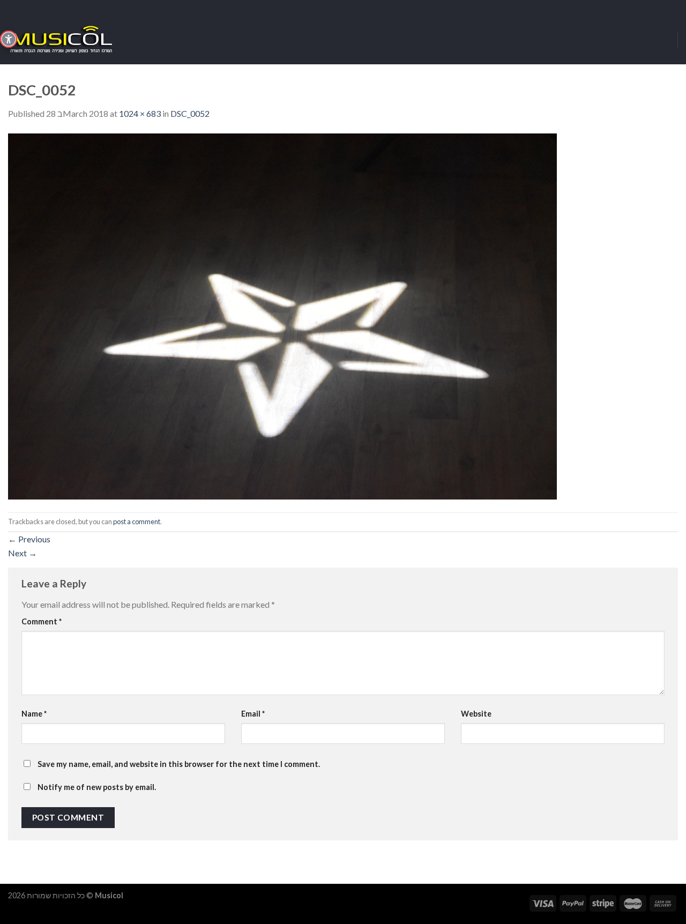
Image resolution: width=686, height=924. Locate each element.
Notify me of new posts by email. (97, 787)
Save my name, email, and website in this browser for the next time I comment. (179, 764)
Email (253, 713)
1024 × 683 (140, 113)
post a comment (136, 521)
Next (22, 553)
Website (476, 713)
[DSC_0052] (282, 315)
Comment (41, 621)
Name (34, 713)
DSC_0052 (190, 113)
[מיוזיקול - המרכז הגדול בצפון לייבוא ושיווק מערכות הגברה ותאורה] (61, 40)
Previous (29, 539)
